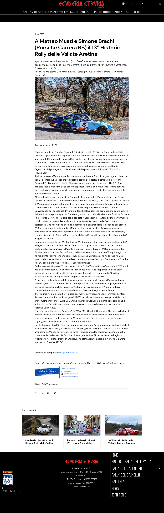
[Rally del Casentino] (160, 468)
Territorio (119, 494)
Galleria (118, 481)
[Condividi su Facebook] (36, 393)
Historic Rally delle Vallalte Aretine (134, 461)
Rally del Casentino (127, 468)
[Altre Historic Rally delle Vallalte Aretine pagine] (67, 11)
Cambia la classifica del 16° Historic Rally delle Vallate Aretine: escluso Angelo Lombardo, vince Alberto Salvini (40, 442)
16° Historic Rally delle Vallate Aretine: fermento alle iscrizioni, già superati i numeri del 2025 (123, 442)
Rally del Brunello (126, 475)
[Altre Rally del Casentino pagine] (90, 11)
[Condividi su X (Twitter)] (42, 393)
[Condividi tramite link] (54, 393)
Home (115, 455)
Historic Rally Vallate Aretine (46, 384)
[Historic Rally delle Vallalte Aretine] (160, 461)
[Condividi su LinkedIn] (48, 393)
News (115, 488)
